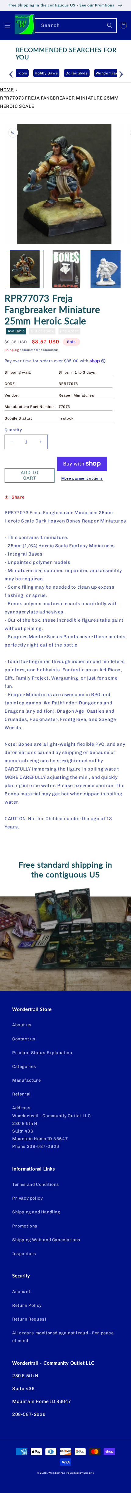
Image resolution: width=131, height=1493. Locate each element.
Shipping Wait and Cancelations (46, 1239)
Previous (11, 73)
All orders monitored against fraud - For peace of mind (63, 1336)
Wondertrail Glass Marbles (104, 73)
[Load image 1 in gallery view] (25, 269)
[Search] (109, 25)
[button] (7, 25)
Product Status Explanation (42, 1052)
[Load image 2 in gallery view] (65, 269)
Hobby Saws (29, 73)
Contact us (24, 1039)
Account (21, 1291)
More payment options (82, 478)
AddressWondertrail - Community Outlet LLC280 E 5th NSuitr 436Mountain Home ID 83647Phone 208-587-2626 (51, 1127)
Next (121, 73)
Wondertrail (57, 1472)
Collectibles (59, 73)
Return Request (29, 1319)
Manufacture (26, 1080)
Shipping (12, 350)
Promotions (24, 1226)
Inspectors (24, 1253)
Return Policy (27, 1305)
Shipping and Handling (36, 1212)
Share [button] (18, 497)
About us (22, 1024)
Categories (24, 1066)
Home (7, 89)
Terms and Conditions (35, 1184)
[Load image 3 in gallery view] (105, 269)
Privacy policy (27, 1198)
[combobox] (75, 25)
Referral (21, 1094)
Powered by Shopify (80, 1472)
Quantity (13, 430)
